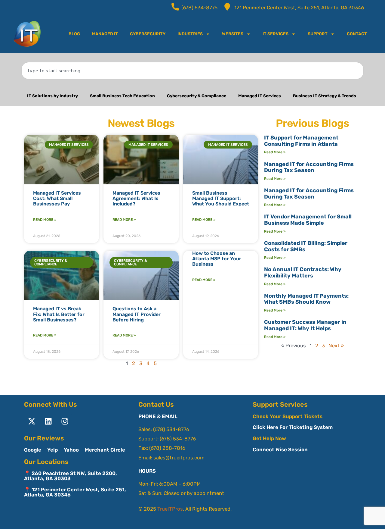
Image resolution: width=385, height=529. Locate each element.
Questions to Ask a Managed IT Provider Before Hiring (136, 314)
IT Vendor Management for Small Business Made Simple (308, 219)
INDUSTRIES (190, 33)
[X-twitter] (31, 421)
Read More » (44, 220)
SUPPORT (318, 33)
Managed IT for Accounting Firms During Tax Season (309, 167)
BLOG (74, 33)
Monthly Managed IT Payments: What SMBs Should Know (306, 299)
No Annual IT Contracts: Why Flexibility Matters (302, 272)
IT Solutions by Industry (52, 96)
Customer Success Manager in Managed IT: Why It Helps (305, 325)
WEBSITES (232, 33)
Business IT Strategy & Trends (324, 96)
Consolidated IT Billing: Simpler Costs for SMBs (305, 246)
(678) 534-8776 (171, 429)
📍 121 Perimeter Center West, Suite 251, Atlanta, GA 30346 (75, 492)
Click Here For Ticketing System (293, 427)
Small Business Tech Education (122, 96)
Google (32, 450)
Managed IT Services (259, 96)
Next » (336, 346)
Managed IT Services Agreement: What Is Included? (136, 198)
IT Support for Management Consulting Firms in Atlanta (301, 140)
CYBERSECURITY (147, 33)
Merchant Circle (105, 450)
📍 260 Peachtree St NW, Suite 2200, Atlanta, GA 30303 (70, 475)
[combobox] (192, 71)
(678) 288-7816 (167, 448)
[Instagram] (64, 421)
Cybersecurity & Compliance (196, 96)
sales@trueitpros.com (179, 458)
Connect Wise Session (280, 449)
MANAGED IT (105, 33)
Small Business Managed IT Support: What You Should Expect (220, 198)
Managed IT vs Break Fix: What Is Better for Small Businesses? (59, 314)
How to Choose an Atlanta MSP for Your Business (216, 258)
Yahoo (71, 450)
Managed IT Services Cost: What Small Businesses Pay (57, 198)
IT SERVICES (275, 33)
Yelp (52, 450)
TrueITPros (170, 509)
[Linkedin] (48, 421)
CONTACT (357, 33)
